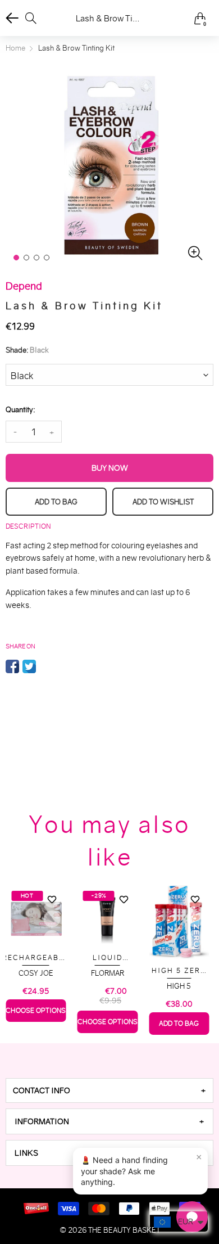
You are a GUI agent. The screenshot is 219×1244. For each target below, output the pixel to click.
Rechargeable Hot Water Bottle (35, 958)
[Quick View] (52, 919)
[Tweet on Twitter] (29, 666)
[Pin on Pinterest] (46, 666)
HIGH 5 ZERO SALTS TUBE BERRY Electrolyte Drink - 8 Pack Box (179, 971)
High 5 (179, 986)
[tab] (109, 1090)
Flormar (107, 973)
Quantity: (20, 409)
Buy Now (110, 468)
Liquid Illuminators (107, 958)
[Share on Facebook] (12, 666)
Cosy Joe (36, 973)
